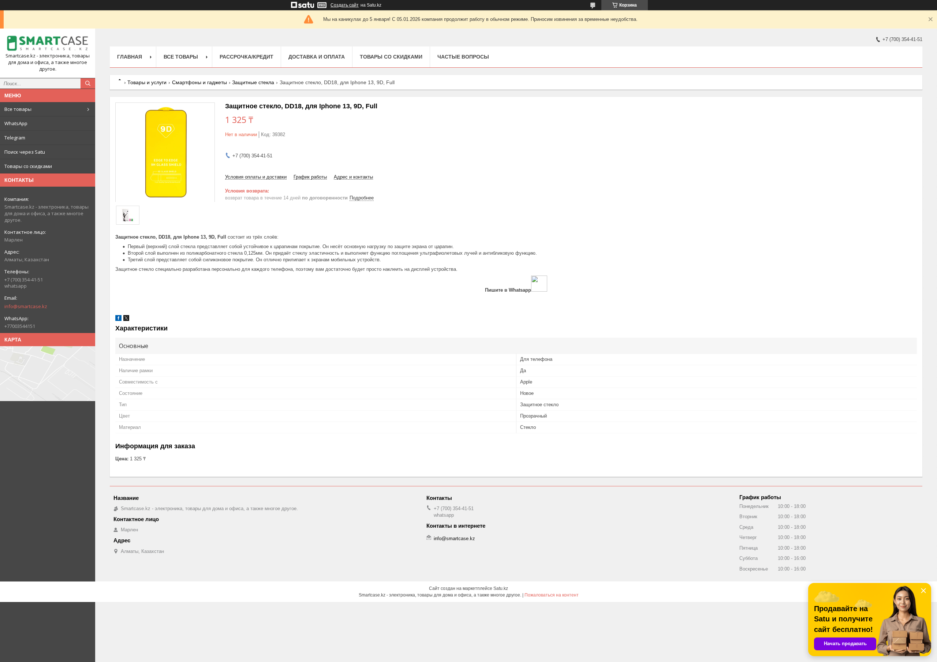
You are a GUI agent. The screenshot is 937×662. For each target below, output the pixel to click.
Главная (129, 57)
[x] (126, 319)
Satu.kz (500, 588)
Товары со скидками (28, 166)
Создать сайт (345, 5)
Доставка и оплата (316, 57)
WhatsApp (15, 123)
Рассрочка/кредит (246, 57)
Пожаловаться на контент (552, 595)
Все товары (17, 109)
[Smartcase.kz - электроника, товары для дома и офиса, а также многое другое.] (47, 43)
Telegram (14, 137)
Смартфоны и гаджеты (199, 82)
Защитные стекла (253, 82)
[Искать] (88, 83)
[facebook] (118, 319)
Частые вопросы (463, 57)
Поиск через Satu (24, 152)
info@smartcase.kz (25, 306)
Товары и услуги (147, 82)
